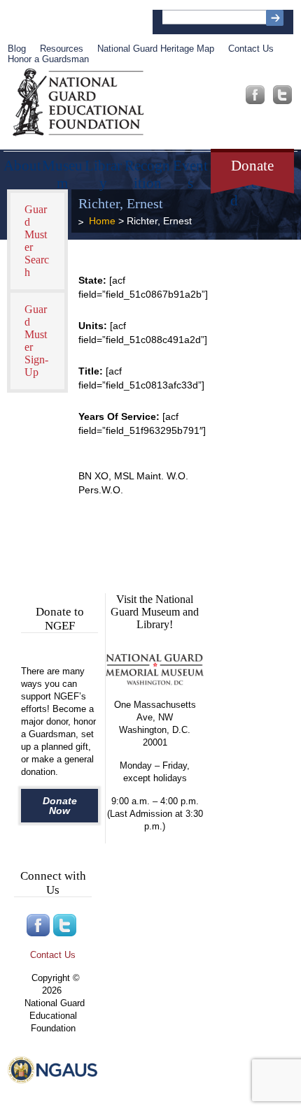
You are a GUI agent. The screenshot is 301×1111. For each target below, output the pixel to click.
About (22, 165)
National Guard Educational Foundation (78, 102)
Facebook (255, 94)
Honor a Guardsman (48, 59)
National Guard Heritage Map (155, 48)
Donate (252, 165)
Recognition (147, 169)
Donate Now (60, 805)
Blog (17, 48)
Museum (62, 169)
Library (103, 169)
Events (190, 169)
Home (102, 220)
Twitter (282, 94)
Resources (61, 48)
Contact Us (251, 48)
